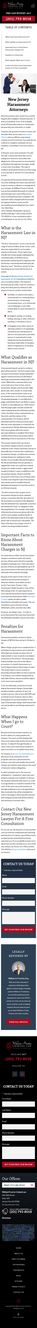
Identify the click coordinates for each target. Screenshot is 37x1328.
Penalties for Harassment (14, 55)
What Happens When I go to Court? (17, 60)
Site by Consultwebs (18, 1317)
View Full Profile (18, 1022)
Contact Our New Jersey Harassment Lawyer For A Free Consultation (18, 66)
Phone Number (8, 898)
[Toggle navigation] (32, 5)
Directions (6, 1218)
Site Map (18, 1281)
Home (18, 1248)
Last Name (7, 1110)
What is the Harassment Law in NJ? (17, 37)
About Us (18, 1253)
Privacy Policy (18, 1287)
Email (4, 886)
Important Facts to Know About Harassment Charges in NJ (16, 48)
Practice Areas (18, 1259)
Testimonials (18, 1264)
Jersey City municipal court (23, 754)
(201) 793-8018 (18, 1059)
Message (5, 909)
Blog (18, 1276)
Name (5, 875)
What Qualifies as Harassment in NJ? (18, 42)
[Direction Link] (18, 1226)
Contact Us (18, 1292)
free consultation (19, 849)
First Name (7, 1098)
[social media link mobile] (14, 1074)
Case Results (18, 1270)
